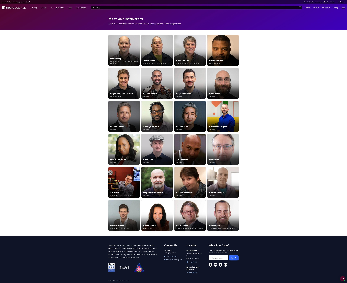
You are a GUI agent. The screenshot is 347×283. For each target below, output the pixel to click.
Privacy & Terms (128, 281)
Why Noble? (326, 7)
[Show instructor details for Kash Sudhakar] (157, 83)
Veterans (316, 7)
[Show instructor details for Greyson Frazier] (190, 83)
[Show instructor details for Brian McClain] (190, 50)
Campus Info (192, 262)
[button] (342, 278)
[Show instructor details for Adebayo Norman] (157, 116)
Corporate (307, 7)
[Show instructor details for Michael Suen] (190, 116)
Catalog (335, 7)
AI (52, 7)
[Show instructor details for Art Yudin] (124, 182)
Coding (34, 7)
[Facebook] (220, 265)
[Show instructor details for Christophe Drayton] (223, 116)
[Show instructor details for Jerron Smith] (157, 50)
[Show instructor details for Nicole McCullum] (124, 149)
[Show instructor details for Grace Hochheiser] (190, 182)
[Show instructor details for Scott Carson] (190, 215)
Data (70, 7)
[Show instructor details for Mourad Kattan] (124, 215)
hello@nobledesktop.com (174, 260)
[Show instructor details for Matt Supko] (223, 215)
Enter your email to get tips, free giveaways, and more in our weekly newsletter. (223, 251)
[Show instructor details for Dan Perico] (223, 149)
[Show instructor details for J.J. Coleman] (190, 149)
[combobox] (196, 7)
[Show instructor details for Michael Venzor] (124, 116)
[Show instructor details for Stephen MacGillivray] (157, 182)
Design (44, 7)
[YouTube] (215, 265)
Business (60, 7)
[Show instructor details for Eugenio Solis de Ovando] (124, 83)
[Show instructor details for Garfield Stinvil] (223, 50)
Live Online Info (193, 272)
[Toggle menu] (343, 7)
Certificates (81, 7)
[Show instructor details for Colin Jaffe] (157, 149)
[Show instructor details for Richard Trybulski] (223, 182)
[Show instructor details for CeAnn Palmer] (157, 215)
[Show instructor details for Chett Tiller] (223, 83)
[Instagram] (225, 265)
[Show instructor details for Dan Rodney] (124, 50)
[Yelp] (210, 265)
